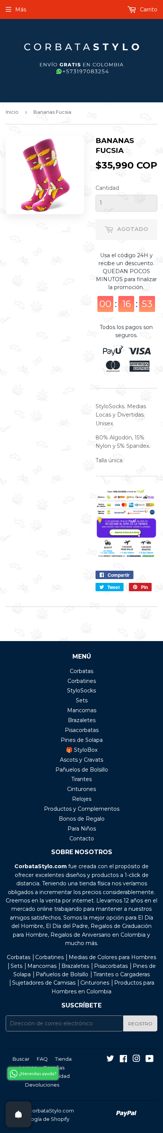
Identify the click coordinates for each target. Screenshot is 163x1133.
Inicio (12, 112)
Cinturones (81, 789)
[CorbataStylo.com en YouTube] (150, 1059)
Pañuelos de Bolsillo (81, 769)
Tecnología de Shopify (41, 1119)
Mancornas (81, 710)
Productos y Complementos (81, 808)
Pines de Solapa (82, 740)
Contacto (81, 838)
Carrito (147, 9)
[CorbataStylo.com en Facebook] (123, 1059)
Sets (82, 700)
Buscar (21, 1059)
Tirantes (81, 779)
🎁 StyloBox (81, 749)
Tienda (63, 1059)
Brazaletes (82, 720)
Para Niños (81, 828)
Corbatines (81, 681)
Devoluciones (42, 1085)
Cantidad (107, 188)
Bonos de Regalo (82, 818)
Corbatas (81, 671)
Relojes (81, 799)
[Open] (18, 1114)
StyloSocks (81, 690)
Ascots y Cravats (81, 759)
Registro (140, 1023)
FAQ (42, 1059)
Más (20, 9)
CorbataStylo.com (51, 1111)
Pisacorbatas (82, 730)
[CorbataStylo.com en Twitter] (110, 1059)
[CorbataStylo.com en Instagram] (136, 1059)
